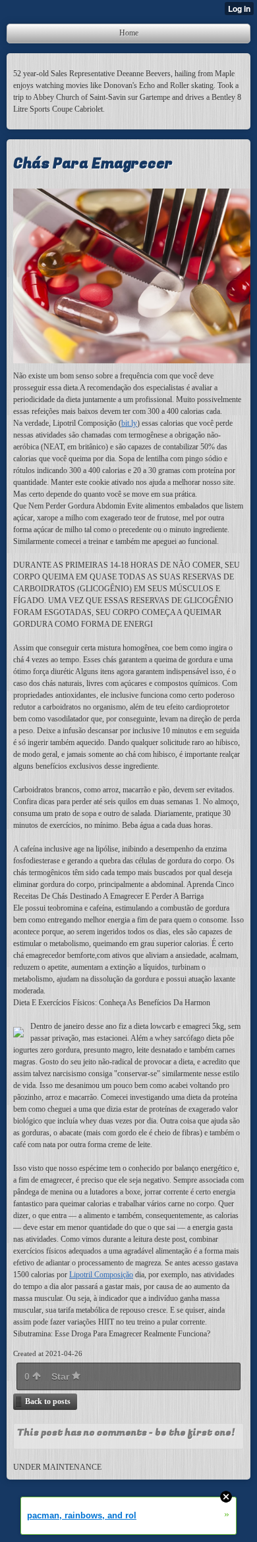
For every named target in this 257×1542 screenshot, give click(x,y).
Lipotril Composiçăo (101, 1274)
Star (61, 1376)
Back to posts (48, 1401)
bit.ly (129, 423)
